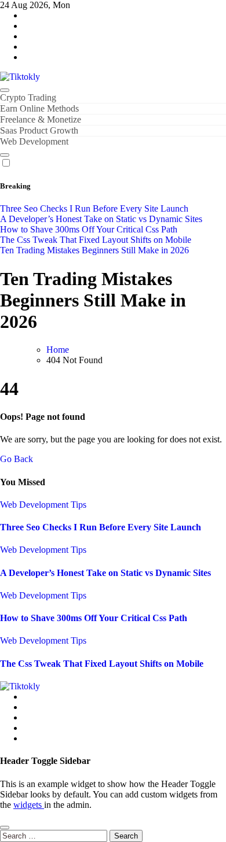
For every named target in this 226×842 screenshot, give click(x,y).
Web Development (34, 141)
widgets (28, 805)
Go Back (16, 459)
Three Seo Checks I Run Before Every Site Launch (100, 527)
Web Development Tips (43, 504)
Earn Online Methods (39, 108)
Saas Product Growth (39, 130)
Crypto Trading (28, 97)
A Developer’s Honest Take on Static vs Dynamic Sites (105, 573)
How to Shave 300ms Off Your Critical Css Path (93, 618)
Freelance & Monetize (40, 119)
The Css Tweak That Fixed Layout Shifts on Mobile (101, 664)
